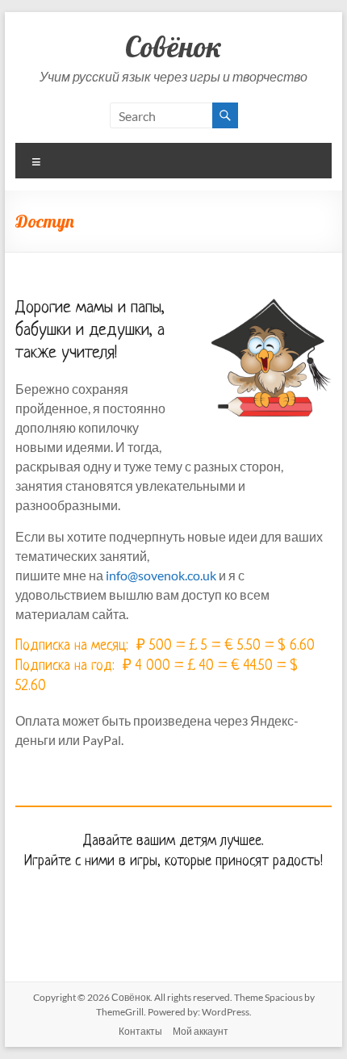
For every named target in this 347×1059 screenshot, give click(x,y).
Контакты (140, 1031)
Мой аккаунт (200, 1031)
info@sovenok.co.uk (161, 575)
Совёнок (173, 46)
